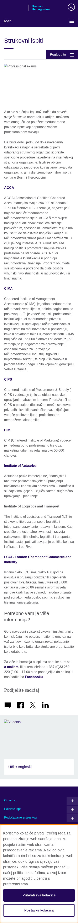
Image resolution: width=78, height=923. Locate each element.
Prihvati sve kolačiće (39, 895)
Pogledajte (58, 54)
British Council (14, 8)
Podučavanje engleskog (20, 817)
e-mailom (11, 667)
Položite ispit (12, 809)
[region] (39, 873)
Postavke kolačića (39, 910)
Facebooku (34, 677)
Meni (8, 21)
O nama (9, 800)
